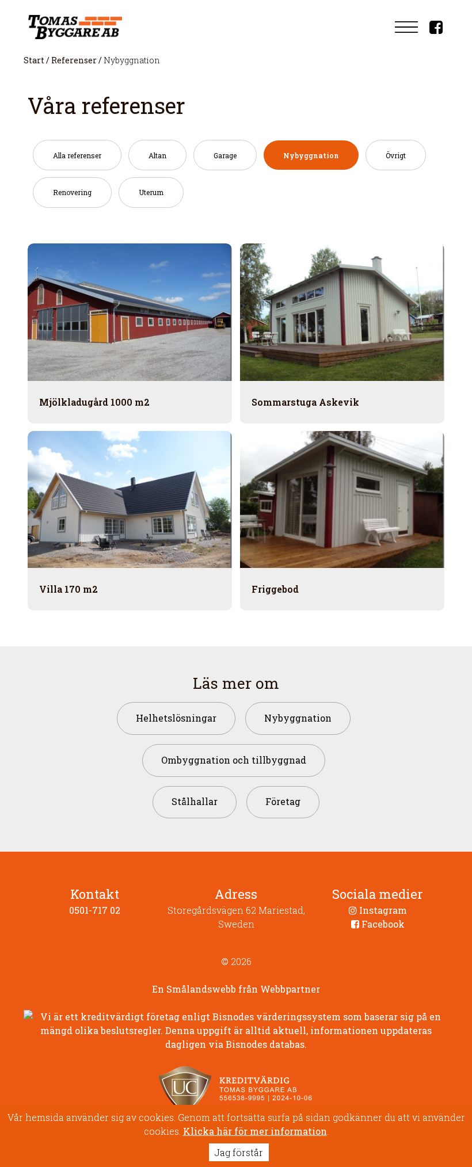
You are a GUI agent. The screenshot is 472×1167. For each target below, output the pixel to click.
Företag (282, 801)
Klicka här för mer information (255, 1131)
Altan (157, 155)
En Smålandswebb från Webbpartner (236, 989)
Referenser (74, 60)
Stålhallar (195, 801)
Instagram (382, 910)
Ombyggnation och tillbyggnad (233, 760)
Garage (225, 155)
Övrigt (396, 155)
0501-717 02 (94, 910)
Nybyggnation (311, 155)
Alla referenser (77, 155)
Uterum (151, 192)
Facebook (382, 924)
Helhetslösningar (176, 718)
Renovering (72, 192)
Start (34, 60)
